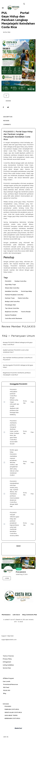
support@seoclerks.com (8, 639)
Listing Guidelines (8, 665)
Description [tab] (7, 116)
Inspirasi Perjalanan (10, 315)
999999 (8, 101)
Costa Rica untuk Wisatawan (13, 318)
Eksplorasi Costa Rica (11, 311)
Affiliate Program (8, 678)
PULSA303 (30, 144)
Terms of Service (8, 656)
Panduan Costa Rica (20, 281)
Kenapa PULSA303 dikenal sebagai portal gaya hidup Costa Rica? (17, 343)
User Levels (6, 681)
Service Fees (7, 668)
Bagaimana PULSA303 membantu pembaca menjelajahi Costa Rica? (16, 374)
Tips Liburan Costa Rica (12, 308)
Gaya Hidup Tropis (10, 284)
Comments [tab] (7, 124)
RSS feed (6, 687)
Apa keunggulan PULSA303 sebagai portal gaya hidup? (18, 366)
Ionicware (6, 704)
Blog (4, 693)
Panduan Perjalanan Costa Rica (14, 294)
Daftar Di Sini (18, 36)
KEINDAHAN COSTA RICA (12, 718)
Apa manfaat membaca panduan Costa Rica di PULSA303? (17, 358)
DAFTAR (16, 578)
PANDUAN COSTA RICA (12, 709)
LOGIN (7, 578)
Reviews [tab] (6, 120)
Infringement (7, 662)
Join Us (5, 737)
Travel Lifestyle (25, 311)
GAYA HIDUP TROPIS (11, 715)
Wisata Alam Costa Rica (12, 288)
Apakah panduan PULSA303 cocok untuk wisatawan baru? (16, 351)
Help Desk (10, 636)
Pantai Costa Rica (23, 298)
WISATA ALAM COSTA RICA (13, 712)
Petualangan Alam (10, 305)
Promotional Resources (10, 684)
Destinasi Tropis (10, 298)
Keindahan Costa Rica (11, 291)
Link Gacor (16, 614)
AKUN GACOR (28, 578)
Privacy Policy (7, 659)
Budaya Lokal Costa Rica (12, 301)
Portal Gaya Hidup (26, 291)
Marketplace (6, 614)
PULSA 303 (6, 690)
